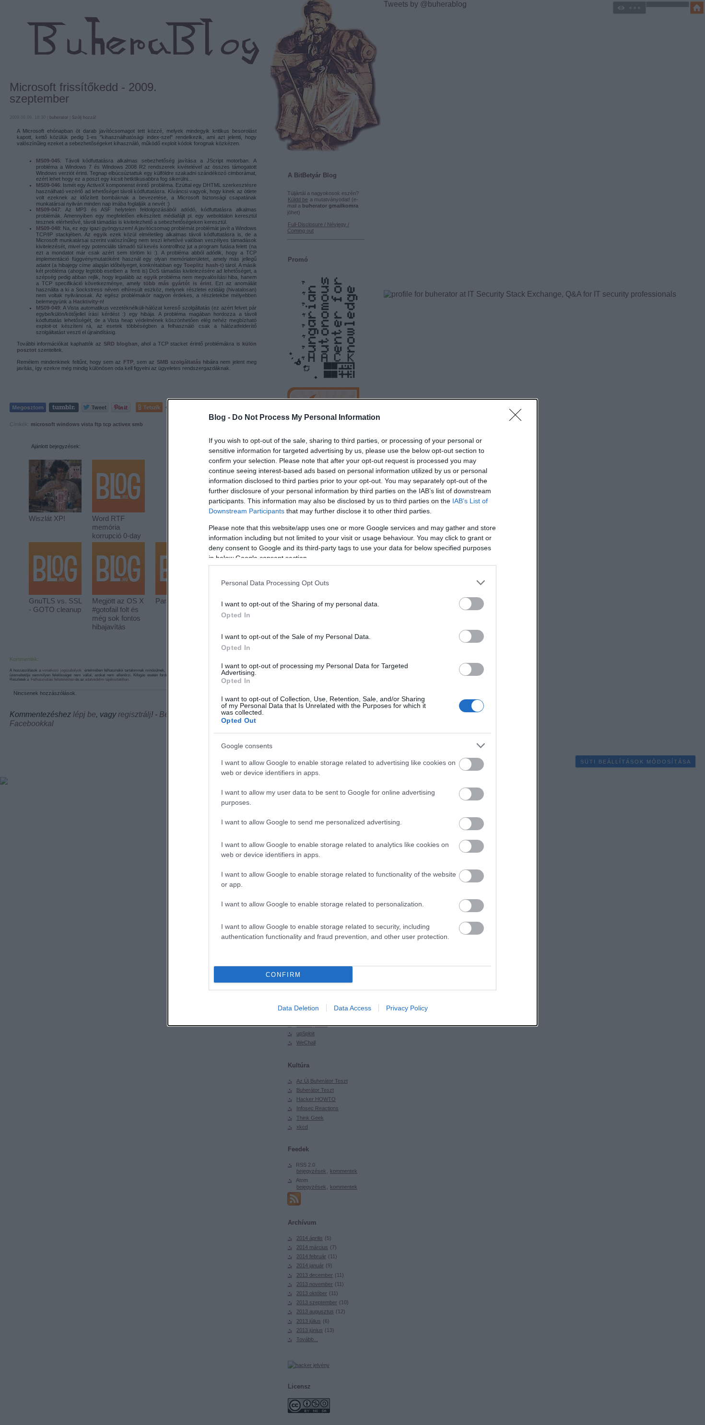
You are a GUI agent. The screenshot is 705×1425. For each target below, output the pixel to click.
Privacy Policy (407, 1008)
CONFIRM (283, 974)
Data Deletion (298, 1008)
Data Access (352, 1008)
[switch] (471, 603)
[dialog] (352, 712)
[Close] (518, 418)
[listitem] (352, 583)
